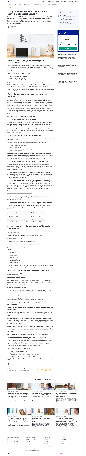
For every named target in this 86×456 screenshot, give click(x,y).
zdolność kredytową (18, 172)
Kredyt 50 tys (47, 443)
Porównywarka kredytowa (13, 437)
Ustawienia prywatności (67, 446)
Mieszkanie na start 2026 (12, 441)
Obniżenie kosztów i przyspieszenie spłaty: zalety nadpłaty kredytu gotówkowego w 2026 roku (67, 74)
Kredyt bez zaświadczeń (12, 443)
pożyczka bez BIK (24, 175)
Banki (76, 1)
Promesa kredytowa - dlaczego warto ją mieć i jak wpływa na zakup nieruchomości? (66, 395)
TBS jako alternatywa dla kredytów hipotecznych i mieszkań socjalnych (17, 419)
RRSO (8, 439)
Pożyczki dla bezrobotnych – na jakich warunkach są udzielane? (32, 334)
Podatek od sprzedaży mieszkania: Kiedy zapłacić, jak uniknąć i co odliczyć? (41, 420)
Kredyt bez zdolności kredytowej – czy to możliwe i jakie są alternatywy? (67, 82)
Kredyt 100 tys (47, 446)
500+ (38, 102)
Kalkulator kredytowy (30, 448)
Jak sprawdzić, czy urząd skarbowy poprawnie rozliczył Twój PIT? (41, 394)
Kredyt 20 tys (47, 437)
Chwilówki (10, 318)
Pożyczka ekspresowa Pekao (32, 450)
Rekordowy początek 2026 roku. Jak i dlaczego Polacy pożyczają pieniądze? (18, 394)
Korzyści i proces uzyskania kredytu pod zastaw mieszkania (67, 66)
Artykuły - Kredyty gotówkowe (27, 4)
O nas (63, 437)
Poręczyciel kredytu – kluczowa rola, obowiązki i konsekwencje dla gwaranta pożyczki (67, 58)
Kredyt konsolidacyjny (30, 439)
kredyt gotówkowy (14, 76)
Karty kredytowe (29, 446)
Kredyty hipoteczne (30, 441)
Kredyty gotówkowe (17, 4)
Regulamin (64, 441)
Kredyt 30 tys (47, 439)
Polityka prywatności (66, 443)
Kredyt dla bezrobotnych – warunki (67, 19)
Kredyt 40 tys (47, 441)
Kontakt (64, 439)
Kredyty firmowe (29, 443)
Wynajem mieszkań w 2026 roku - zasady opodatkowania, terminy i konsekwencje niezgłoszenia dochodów (66, 420)
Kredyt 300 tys (10, 446)
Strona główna (9, 4)
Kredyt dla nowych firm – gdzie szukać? (25, 116)
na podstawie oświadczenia (17, 124)
